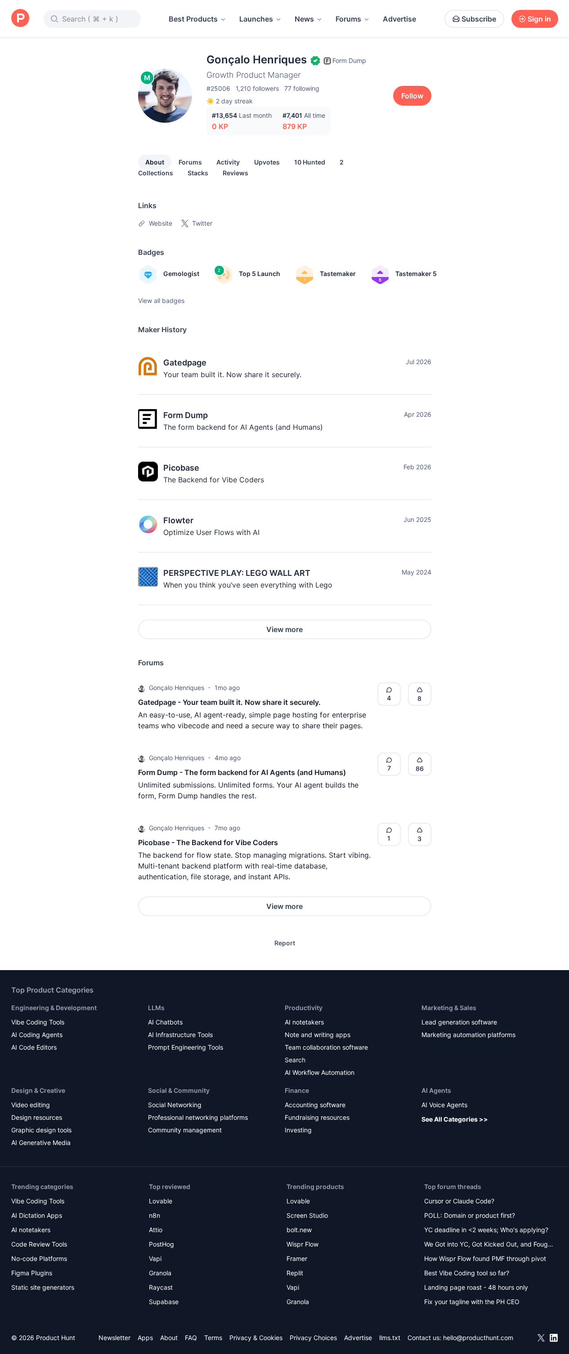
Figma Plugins (31, 1273)
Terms (213, 1337)
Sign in (539, 18)
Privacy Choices (313, 1337)
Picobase (181, 467)
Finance (297, 1090)
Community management (185, 1130)
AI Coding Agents (37, 1034)
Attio (155, 1230)
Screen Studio (307, 1215)
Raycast (161, 1287)
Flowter (178, 520)
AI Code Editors (34, 1047)
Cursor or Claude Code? (459, 1201)
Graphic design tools (41, 1130)
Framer (297, 1258)
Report (284, 943)
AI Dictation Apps (36, 1215)
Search (295, 1060)
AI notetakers (304, 1022)
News (304, 18)
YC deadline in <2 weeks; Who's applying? (486, 1230)
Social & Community (179, 1090)
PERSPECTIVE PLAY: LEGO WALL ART (236, 573)
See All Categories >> (454, 1119)
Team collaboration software (326, 1047)
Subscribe (478, 18)
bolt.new (299, 1230)
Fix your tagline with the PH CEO (472, 1301)
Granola (160, 1273)
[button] (141, 688)
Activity (228, 162)
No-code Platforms (39, 1258)
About (154, 162)
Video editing (30, 1105)
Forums (348, 18)
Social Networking (175, 1105)
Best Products (193, 18)
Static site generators (42, 1287)
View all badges (161, 300)
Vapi (155, 1258)
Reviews (235, 173)
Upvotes (267, 162)
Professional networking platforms (198, 1117)
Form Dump (185, 415)
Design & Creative (38, 1090)
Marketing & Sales (448, 1007)
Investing (298, 1130)
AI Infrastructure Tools (180, 1034)
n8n (154, 1215)
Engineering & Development (54, 1007)
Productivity (304, 1007)
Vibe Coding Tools (37, 1022)
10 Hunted (309, 162)
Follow (412, 95)
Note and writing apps (317, 1034)
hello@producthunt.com (478, 1337)
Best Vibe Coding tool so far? (466, 1273)
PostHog (161, 1244)
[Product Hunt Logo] (20, 18)
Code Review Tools (39, 1244)
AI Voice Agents (444, 1105)
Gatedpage (184, 362)
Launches (256, 18)
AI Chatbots (165, 1022)
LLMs (156, 1007)
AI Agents (436, 1090)
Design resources (36, 1117)
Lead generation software (459, 1022)
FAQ (191, 1337)
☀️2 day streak (229, 101)
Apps (145, 1337)
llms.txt (389, 1337)
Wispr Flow (302, 1244)
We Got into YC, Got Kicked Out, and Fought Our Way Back (489, 1245)
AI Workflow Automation (319, 1072)
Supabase (164, 1301)
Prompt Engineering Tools (185, 1047)
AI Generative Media (41, 1142)
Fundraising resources (317, 1117)
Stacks (198, 173)
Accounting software (315, 1105)
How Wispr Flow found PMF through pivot (485, 1258)
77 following (301, 88)
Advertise (399, 18)
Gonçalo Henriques (176, 687)
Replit (295, 1273)
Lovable (160, 1201)
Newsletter (114, 1337)
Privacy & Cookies (255, 1337)
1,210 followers (257, 88)
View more (284, 629)
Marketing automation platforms (468, 1034)
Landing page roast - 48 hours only (476, 1287)
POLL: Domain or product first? (469, 1215)
